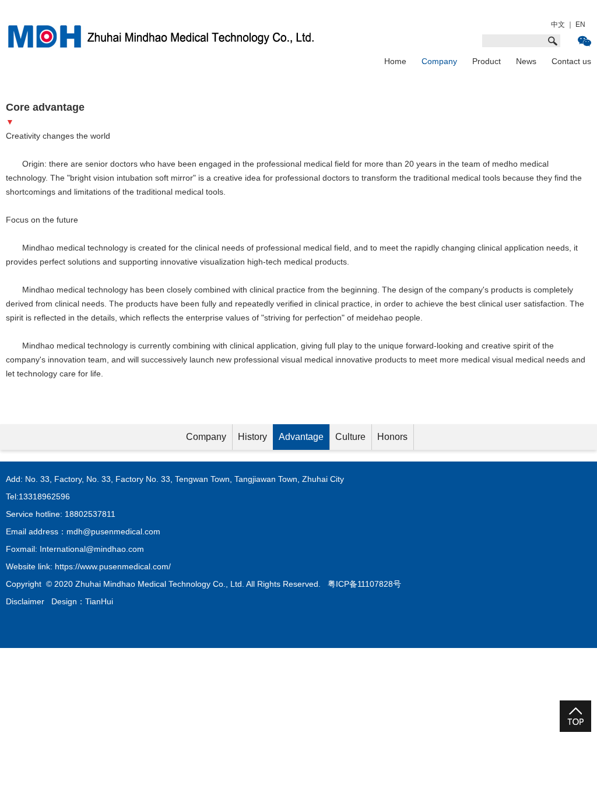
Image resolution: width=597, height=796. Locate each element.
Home (395, 61)
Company (439, 61)
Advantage (301, 437)
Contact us (571, 61)
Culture (350, 437)
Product (486, 61)
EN (580, 24)
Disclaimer (25, 601)
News (526, 61)
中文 (558, 24)
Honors (392, 437)
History (252, 437)
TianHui (99, 601)
